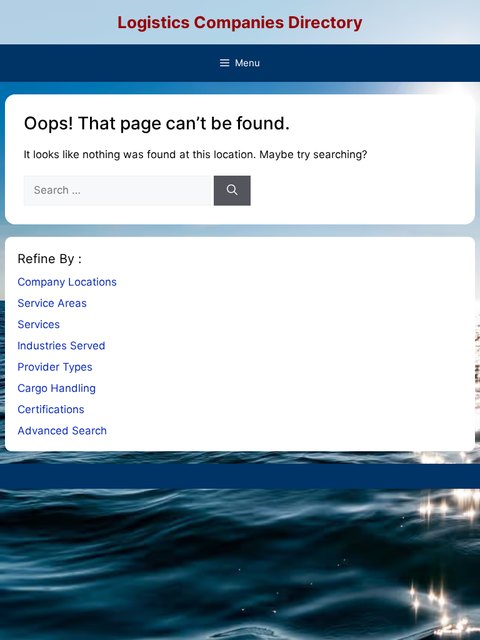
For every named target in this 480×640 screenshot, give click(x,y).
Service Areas (52, 303)
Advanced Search (62, 430)
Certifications (51, 409)
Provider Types (55, 367)
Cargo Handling (57, 388)
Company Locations (67, 282)
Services (39, 324)
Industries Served (62, 345)
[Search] (232, 191)
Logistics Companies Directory (240, 22)
